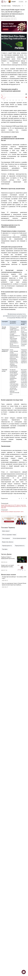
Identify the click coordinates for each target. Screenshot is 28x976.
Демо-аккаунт (6, 531)
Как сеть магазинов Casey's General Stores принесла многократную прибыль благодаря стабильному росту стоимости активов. (14, 584)
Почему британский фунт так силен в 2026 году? (14, 577)
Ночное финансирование (19, 538)
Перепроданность (7, 545)
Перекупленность (19, 545)
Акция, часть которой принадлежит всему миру (7, 566)
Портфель (4, 549)
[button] (24, 972)
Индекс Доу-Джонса (7, 542)
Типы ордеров (6, 538)
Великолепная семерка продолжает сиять (12, 511)
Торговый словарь (6, 5)
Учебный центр (16, 5)
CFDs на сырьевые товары (9, 534)
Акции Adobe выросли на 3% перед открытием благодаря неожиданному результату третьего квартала (13, 506)
